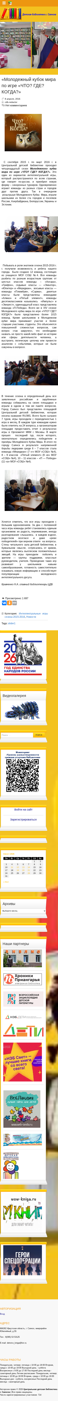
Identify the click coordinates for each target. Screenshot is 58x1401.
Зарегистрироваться (23, 819)
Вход (2, 1314)
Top (55, 1398)
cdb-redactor (11, 102)
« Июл (6, 882)
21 (29, 870)
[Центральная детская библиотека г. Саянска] (29, 14)
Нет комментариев (16, 105)
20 (23, 870)
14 (29, 867)
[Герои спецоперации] (22, 1260)
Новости (31, 617)
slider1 (11, 623)
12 (18, 867)
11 (12, 867)
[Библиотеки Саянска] (22, 958)
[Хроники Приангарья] (22, 979)
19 (18, 870)
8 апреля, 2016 (12, 99)
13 (23, 867)
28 (29, 873)
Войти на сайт (23, 809)
